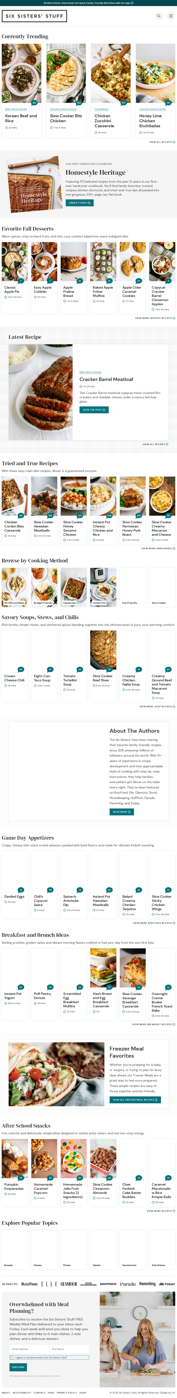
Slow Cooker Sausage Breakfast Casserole (132, 1000)
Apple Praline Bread (68, 291)
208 (109, 516)
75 (80, 890)
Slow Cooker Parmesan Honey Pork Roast (132, 528)
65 (80, 670)
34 (21, 1178)
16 (109, 281)
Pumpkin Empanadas (14, 1186)
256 (139, 516)
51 (109, 987)
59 (50, 987)
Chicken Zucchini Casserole (104, 120)
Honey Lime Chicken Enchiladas (150, 120)
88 (21, 670)
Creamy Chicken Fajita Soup (131, 680)
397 (123, 103)
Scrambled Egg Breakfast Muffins (72, 999)
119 (50, 890)
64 (109, 1178)
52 (168, 890)
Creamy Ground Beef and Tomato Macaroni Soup (162, 684)
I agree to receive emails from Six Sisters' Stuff (41, 1357)
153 (20, 516)
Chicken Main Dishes (63, 109)
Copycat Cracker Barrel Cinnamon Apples (160, 295)
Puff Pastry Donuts (42, 995)
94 (138, 281)
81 (168, 1178)
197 (79, 1178)
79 (139, 670)
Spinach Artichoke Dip (71, 900)
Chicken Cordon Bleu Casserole (14, 526)
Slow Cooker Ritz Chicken (66, 118)
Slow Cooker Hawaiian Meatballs (44, 526)
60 (20, 987)
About (6, 1392)
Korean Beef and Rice (21, 118)
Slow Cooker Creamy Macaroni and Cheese (161, 528)
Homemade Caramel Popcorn (43, 1188)
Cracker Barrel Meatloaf (106, 379)
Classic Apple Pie (11, 289)
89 (168, 670)
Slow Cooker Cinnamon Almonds (103, 1188)
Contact (39, 1392)
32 (21, 890)
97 (109, 670)
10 (80, 281)
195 (168, 103)
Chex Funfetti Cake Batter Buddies (131, 1190)
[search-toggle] (159, 16)
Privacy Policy (67, 1392)
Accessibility (22, 1392)
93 (80, 987)
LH (173, 1392)
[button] (49, 1357)
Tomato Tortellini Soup (70, 680)
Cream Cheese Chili (14, 678)
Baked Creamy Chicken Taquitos (129, 902)
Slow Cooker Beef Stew (103, 678)
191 (168, 516)
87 (50, 670)
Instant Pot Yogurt (13, 995)
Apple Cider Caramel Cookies (131, 291)
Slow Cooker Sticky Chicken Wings (161, 902)
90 (109, 890)
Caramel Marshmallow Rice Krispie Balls (161, 1190)
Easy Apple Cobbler (43, 289)
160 (79, 103)
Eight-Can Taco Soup (42, 678)
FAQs (51, 1392)
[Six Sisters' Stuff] (34, 16)
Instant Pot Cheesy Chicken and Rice (103, 528)
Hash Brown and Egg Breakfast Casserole (102, 999)
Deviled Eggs (14, 896)
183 (34, 103)
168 (50, 516)
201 (80, 516)
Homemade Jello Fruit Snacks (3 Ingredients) (72, 1190)
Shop (83, 1392)
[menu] (171, 16)
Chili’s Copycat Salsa (41, 900)
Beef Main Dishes (16, 109)
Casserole (102, 109)
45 (50, 1178)
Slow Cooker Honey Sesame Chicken (73, 528)
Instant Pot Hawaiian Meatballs (101, 900)
